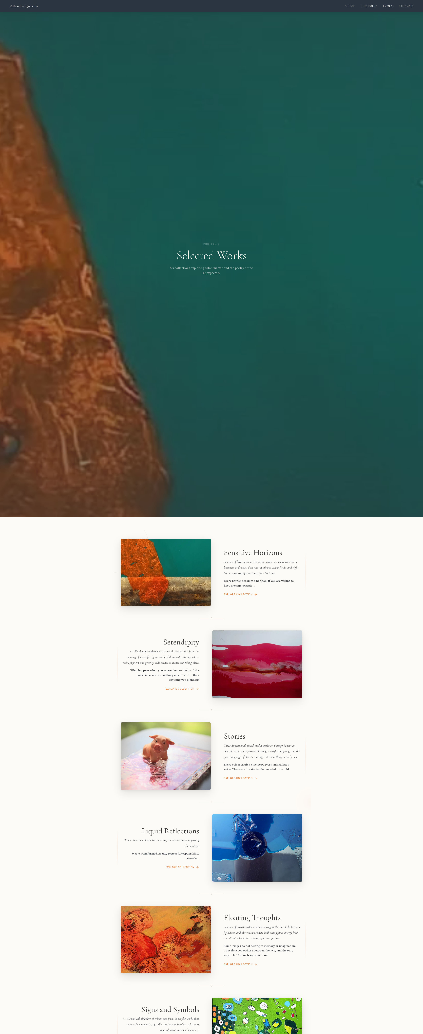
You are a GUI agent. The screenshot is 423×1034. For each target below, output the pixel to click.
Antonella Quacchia (24, 6)
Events (388, 5)
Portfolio (369, 5)
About (350, 5)
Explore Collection (238, 594)
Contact (406, 5)
